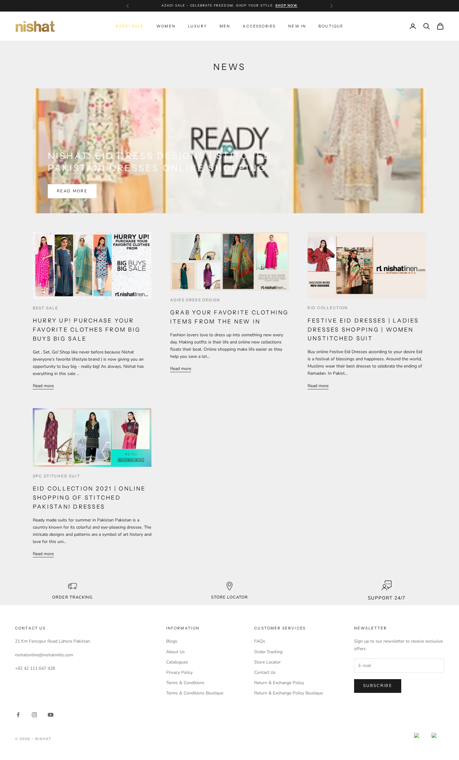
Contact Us (265, 672)
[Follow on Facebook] (18, 715)
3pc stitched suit (56, 476)
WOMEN (165, 26)
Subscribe (377, 685)
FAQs (259, 641)
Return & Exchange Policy (279, 683)
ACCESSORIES (259, 26)
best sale (45, 308)
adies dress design (195, 300)
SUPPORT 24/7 (386, 598)
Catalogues (177, 662)
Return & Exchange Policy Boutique (288, 693)
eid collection (328, 307)
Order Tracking (72, 597)
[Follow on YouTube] (50, 715)
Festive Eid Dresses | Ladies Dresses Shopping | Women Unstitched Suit (363, 329)
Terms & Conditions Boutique (194, 693)
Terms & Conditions (185, 683)
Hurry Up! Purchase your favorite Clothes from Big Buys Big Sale (87, 329)
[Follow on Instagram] (34, 715)
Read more (72, 191)
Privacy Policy (179, 672)
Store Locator (267, 662)
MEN (225, 26)
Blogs (171, 641)
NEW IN (297, 26)
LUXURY (197, 26)
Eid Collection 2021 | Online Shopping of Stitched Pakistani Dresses (89, 497)
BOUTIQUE (330, 26)
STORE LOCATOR (229, 597)
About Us (175, 652)
